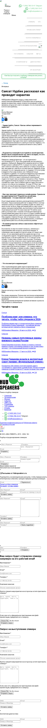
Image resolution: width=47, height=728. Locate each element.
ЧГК (39, 22)
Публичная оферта (30, 423)
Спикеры (31, 22)
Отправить (4, 451)
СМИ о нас (8, 403)
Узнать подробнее (27, 525)
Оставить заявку (6, 494)
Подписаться (25, 482)
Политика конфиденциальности (11, 423)
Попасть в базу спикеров (9, 484)
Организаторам (10, 397)
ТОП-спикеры (19, 54)
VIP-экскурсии (35, 70)
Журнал (7, 399)
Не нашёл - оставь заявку (9, 486)
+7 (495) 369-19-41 (35, 8)
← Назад (5, 83)
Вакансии (7, 410)
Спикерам (8, 395)
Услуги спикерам (32, 38)
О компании (21, 62)
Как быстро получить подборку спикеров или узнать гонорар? (23, 76)
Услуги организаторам (28, 46)
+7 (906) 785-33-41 (28, 6)
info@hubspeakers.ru (34, 11)
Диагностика (35, 62)
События (30, 54)
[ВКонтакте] (3, 119)
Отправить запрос (7, 623)
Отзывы (7, 408)
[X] (6, 119)
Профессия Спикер (34, 30)
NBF (37, 54)
